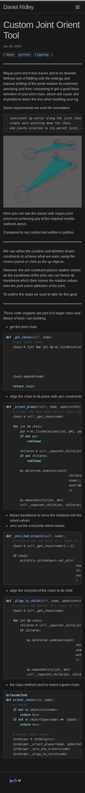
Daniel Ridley (18, 7)
